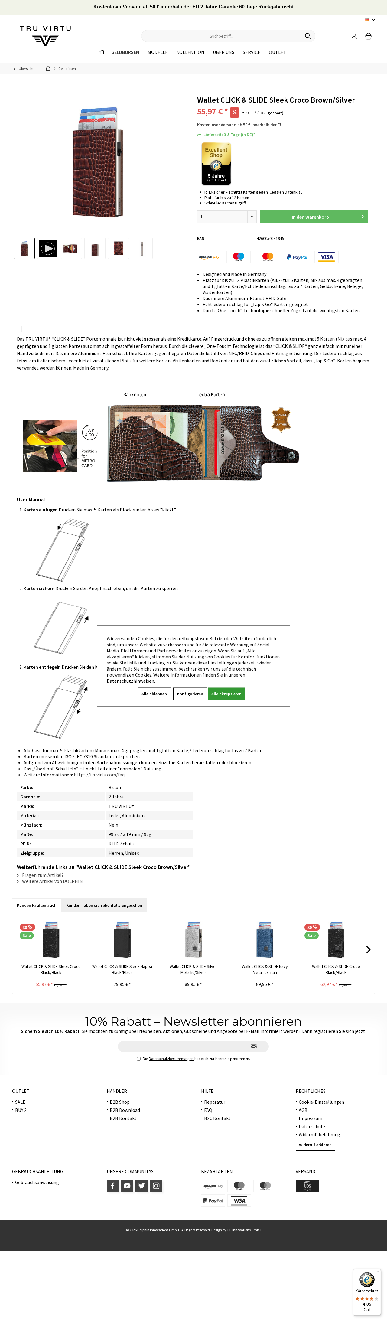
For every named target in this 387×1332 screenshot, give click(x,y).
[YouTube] (127, 1186)
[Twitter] (141, 1186)
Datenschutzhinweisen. (131, 681)
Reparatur (214, 1102)
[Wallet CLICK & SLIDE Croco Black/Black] (336, 939)
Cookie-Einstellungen (321, 1102)
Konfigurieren (190, 694)
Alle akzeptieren (226, 694)
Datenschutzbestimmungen (171, 1058)
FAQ (208, 1110)
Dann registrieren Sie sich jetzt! (333, 1031)
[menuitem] (368, 36)
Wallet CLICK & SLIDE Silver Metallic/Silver (193, 969)
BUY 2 (21, 1110)
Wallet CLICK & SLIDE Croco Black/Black (336, 969)
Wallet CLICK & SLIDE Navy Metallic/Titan (265, 969)
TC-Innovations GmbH (244, 1230)
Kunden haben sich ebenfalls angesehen (104, 905)
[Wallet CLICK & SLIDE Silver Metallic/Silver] (193, 939)
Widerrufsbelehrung (319, 1134)
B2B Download (125, 1110)
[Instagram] (156, 1186)
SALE (20, 1102)
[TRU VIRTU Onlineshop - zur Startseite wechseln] (45, 36)
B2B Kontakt (123, 1118)
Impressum (310, 1118)
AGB (303, 1110)
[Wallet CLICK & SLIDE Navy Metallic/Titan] (265, 939)
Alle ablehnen (154, 694)
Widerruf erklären (315, 1145)
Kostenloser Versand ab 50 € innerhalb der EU (240, 124)
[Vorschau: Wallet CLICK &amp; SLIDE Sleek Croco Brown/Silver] (24, 248)
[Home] (102, 52)
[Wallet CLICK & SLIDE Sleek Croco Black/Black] (51, 939)
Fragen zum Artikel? (42, 875)
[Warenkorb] (368, 36)
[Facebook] (113, 1186)
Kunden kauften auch (37, 905)
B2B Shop (120, 1102)
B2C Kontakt (217, 1118)
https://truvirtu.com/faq (99, 775)
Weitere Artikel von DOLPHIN (52, 881)
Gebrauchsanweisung (37, 1182)
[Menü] (377, 1272)
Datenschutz (312, 1126)
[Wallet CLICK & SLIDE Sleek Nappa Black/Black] (122, 939)
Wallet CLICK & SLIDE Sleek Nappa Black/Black (122, 969)
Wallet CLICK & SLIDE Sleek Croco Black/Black (51, 969)
